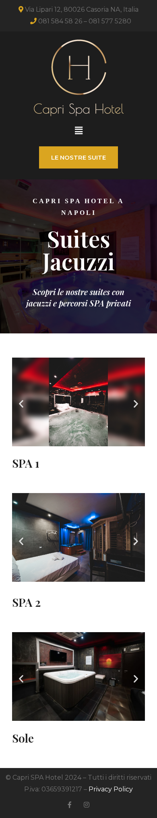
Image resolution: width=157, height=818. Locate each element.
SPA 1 (25, 463)
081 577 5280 (110, 21)
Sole (23, 738)
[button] (78, 130)
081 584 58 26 (60, 21)
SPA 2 (26, 602)
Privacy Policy (111, 789)
